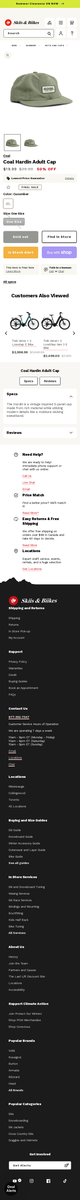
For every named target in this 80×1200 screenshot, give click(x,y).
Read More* (30, 512)
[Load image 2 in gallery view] (31, 142)
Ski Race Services (20, 900)
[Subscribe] (66, 1165)
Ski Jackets (16, 1127)
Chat (61, 271)
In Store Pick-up (19, 631)
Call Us (27, 476)
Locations (15, 757)
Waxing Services (19, 893)
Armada (14, 1070)
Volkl (12, 1050)
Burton (13, 1063)
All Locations (17, 806)
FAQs (12, 694)
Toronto (14, 799)
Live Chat (28, 482)
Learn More (13, 271)
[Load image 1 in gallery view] (12, 142)
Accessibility (17, 989)
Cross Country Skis (21, 1133)
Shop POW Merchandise (25, 1020)
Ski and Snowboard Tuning (27, 887)
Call (51, 271)
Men (14, 45)
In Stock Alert (21, 252)
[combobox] (28, 33)
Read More (29, 545)
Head (12, 1083)
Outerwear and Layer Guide (27, 850)
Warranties (15, 668)
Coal (6, 156)
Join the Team (18, 963)
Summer (31, 45)
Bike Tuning (16, 926)
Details (69, 178)
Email (26, 489)
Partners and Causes (22, 970)
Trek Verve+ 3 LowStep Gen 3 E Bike (55, 344)
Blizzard (14, 1077)
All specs (9, 281)
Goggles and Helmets (23, 1140)
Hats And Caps (54, 45)
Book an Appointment (23, 688)
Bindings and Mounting (24, 906)
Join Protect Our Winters (25, 1013)
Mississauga (16, 786)
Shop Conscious (19, 1026)
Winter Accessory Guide (24, 843)
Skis (11, 1114)
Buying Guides (18, 681)
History (13, 956)
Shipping (14, 618)
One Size (14, 221)
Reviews (50, 381)
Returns (14, 624)
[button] (60, 22)
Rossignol (15, 1057)
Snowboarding (18, 1120)
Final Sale (30, 187)
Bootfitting (16, 913)
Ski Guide (15, 830)
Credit (12, 675)
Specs (28, 381)
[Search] (49, 33)
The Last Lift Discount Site (27, 976)
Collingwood (17, 793)
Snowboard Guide (21, 836)
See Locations (32, 569)
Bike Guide (16, 856)
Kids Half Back (18, 919)
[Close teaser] (19, 1180)
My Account (16, 637)
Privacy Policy (18, 661)
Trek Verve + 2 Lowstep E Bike (22, 342)
